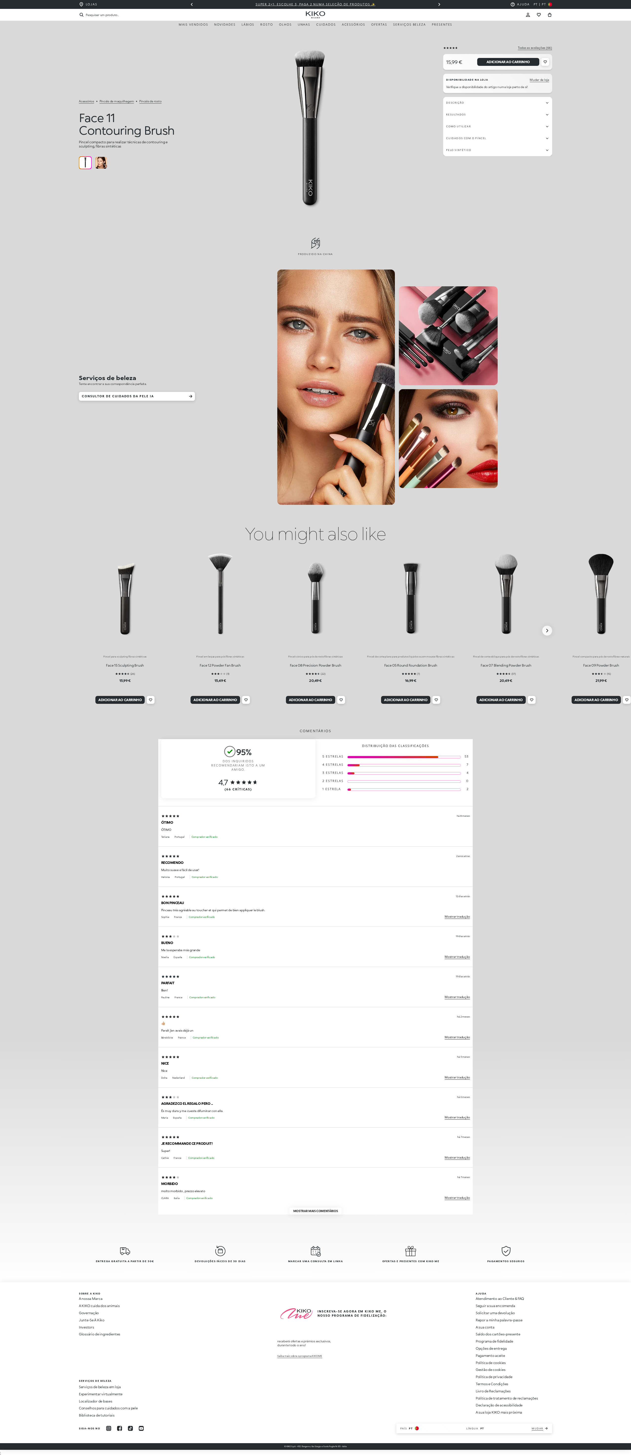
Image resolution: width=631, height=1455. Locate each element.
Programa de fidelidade (494, 1341)
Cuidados (326, 24)
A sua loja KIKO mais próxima (499, 1412)
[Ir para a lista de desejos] (538, 14)
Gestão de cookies (490, 1370)
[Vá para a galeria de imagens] (310, 134)
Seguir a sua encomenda (495, 1306)
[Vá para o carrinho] (549, 14)
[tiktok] (130, 1428)
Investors (86, 1327)
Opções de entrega (491, 1348)
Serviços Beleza (409, 24)
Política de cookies (491, 1363)
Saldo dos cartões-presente (498, 1334)
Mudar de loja (539, 80)
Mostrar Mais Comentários (315, 1211)
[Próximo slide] (439, 4)
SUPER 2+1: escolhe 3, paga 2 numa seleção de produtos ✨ (316, 4)
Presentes (442, 24)
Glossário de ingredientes (99, 1334)
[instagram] (108, 1428)
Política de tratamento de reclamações (507, 1398)
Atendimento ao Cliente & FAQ (500, 1298)
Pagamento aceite (490, 1355)
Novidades (225, 24)
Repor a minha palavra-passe (499, 1320)
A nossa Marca (90, 1298)
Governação (89, 1313)
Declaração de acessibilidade (499, 1405)
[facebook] (119, 1428)
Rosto (266, 24)
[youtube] (141, 1428)
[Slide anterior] (191, 4)
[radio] (85, 162)
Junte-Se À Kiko (92, 1320)
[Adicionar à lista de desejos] (545, 62)
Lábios (248, 24)
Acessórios (353, 24)
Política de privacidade (494, 1377)
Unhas (304, 24)
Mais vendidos (193, 24)
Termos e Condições (492, 1384)
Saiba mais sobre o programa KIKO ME (299, 1355)
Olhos (285, 24)
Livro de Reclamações (493, 1391)
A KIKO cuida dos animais (99, 1306)
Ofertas (379, 24)
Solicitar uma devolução (495, 1313)
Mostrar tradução (457, 916)
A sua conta (485, 1327)
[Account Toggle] (528, 14)
